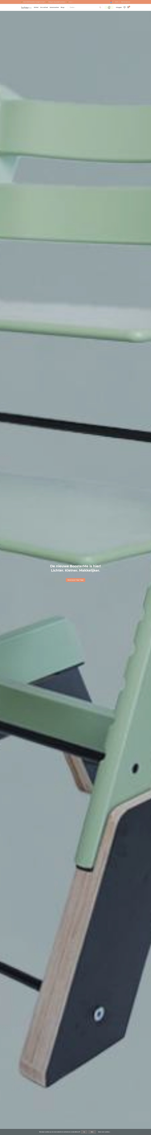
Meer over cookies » (104, 1132)
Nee (92, 1132)
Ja (84, 1132)
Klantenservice (125, 2)
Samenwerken (54, 7)
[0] (127, 7)
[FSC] (109, 7)
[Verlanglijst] (124, 7)
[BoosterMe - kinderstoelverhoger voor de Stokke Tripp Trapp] (26, 7)
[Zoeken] (100, 7)
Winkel (36, 7)
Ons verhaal (44, 7)
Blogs (62, 7)
